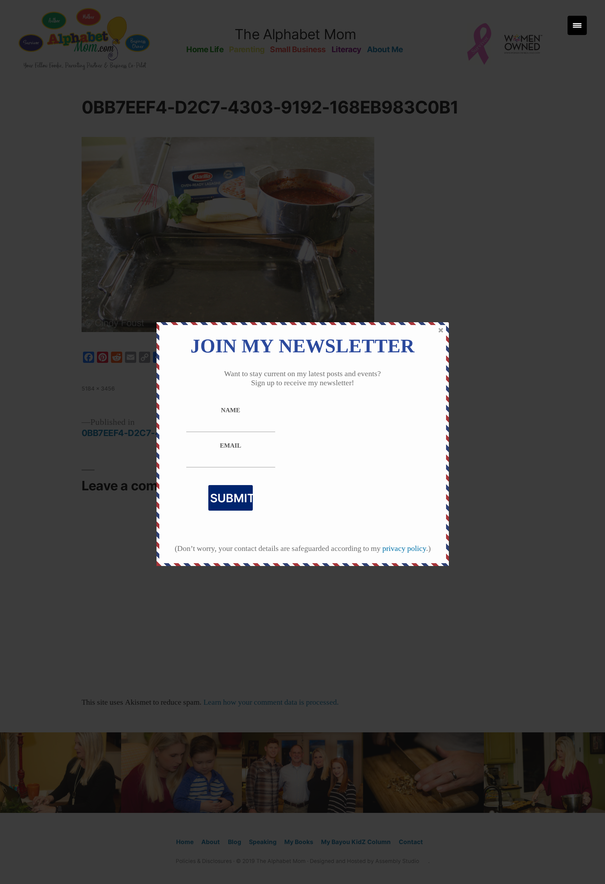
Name (230, 410)
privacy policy (404, 548)
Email (230, 446)
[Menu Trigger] (577, 25)
